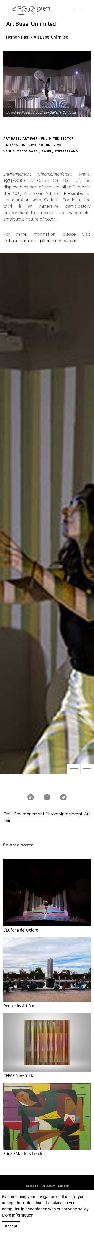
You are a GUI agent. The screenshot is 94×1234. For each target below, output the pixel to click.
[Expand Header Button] (78, 9)
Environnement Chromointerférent (48, 813)
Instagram (48, 1185)
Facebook (31, 1185)
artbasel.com (16, 240)
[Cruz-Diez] (34, 9)
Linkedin (63, 1185)
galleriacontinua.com (58, 240)
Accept (11, 1226)
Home (11, 37)
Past (25, 37)
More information (17, 1215)
